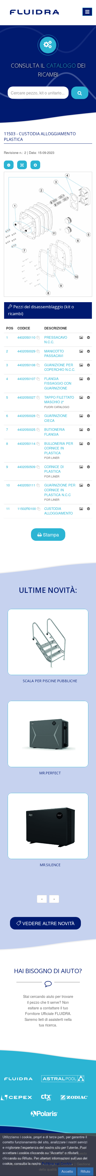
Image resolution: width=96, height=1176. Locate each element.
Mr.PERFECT (50, 772)
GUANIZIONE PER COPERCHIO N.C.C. (59, 367)
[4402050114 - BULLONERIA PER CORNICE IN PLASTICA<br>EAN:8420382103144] (81, 443)
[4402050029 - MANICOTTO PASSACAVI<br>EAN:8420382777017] (81, 351)
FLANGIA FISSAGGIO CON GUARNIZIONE (57, 383)
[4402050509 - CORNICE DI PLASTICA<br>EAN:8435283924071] (81, 466)
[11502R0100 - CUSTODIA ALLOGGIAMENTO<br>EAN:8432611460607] (81, 508)
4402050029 (26, 351)
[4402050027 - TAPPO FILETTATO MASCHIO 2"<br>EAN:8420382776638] (81, 397)
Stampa (50, 534)
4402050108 (26, 364)
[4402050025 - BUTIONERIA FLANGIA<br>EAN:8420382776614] (81, 429)
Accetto (67, 1171)
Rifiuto (85, 1171)
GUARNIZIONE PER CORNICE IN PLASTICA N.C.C (59, 490)
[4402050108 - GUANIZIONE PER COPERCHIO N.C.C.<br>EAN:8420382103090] (81, 364)
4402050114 (26, 443)
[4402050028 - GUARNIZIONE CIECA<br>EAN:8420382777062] (81, 415)
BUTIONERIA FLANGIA (54, 432)
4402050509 (26, 466)
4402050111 (26, 485)
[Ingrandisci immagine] (35, 165)
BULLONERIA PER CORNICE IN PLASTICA (58, 448)
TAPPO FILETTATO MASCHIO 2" (59, 400)
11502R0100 (26, 508)
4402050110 (26, 337)
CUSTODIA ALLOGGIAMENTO (58, 511)
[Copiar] (38, 337)
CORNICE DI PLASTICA (54, 469)
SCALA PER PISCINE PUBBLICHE (50, 680)
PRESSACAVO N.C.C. (55, 340)
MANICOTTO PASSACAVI (54, 353)
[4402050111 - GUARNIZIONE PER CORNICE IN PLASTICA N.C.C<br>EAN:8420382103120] (81, 485)
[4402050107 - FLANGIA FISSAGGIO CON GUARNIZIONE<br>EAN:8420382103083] (81, 378)
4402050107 (26, 378)
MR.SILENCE (50, 864)
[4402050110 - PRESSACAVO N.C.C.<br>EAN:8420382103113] (81, 337)
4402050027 (26, 397)
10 (8, 485)
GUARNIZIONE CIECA (55, 418)
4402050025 (26, 429)
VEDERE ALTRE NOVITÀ (47, 923)
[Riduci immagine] (9, 165)
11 (8, 508)
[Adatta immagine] (22, 165)
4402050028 (26, 415)
